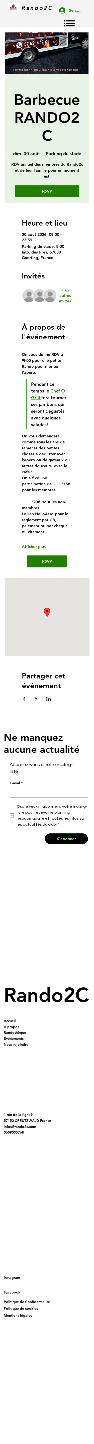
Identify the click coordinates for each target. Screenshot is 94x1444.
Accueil (10, 1021)
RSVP (47, 191)
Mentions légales (18, 1315)
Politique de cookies (21, 1308)
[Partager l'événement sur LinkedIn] (48, 699)
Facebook (12, 1292)
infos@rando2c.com (20, 1126)
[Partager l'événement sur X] (36, 699)
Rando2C (46, 995)
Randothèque (15, 1032)
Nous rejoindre (16, 1044)
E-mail (16, 783)
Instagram (12, 1277)
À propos (11, 1027)
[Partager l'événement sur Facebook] (24, 699)
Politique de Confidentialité (27, 1302)
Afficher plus (34, 546)
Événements (14, 1038)
